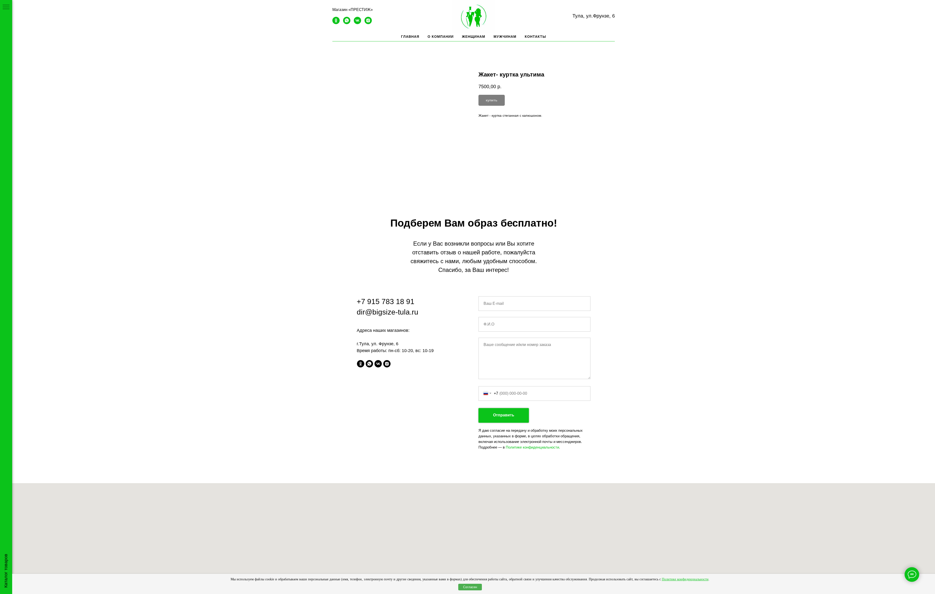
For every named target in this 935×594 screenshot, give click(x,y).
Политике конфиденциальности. (533, 447)
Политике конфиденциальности (685, 579)
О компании (441, 36)
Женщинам (473, 36)
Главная (410, 36)
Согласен (470, 587)
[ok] (336, 23)
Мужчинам (505, 36)
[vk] (357, 23)
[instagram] (368, 23)
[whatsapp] (346, 23)
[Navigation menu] (6, 7)
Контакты (535, 36)
